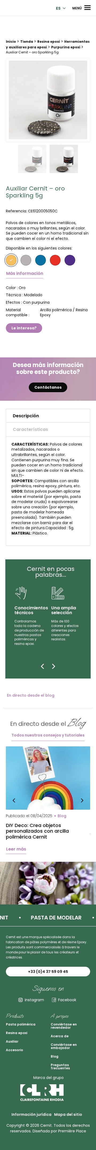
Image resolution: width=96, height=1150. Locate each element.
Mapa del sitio (68, 1114)
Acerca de (60, 1036)
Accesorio (14, 1050)
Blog (54, 1056)
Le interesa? (24, 328)
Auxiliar (12, 1041)
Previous (14, 800)
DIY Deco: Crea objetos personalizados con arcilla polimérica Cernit (37, 831)
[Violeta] (70, 260)
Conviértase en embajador (64, 1046)
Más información (24, 273)
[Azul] (40, 260)
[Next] (53, 666)
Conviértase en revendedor (64, 1026)
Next (82, 800)
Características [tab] (30, 429)
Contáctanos (48, 387)
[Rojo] (55, 260)
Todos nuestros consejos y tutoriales (48, 735)
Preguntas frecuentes (60, 1066)
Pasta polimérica (20, 1024)
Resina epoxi (48, 41)
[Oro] (11, 260)
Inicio (11, 41)
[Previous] (42, 666)
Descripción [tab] (26, 416)
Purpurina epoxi (65, 47)
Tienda (26, 41)
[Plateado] (26, 260)
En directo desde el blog (30, 695)
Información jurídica (31, 1114)
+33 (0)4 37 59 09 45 (48, 971)
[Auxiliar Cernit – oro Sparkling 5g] (48, 100)
